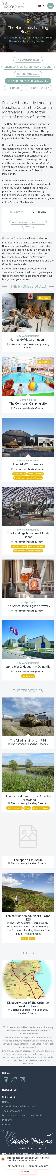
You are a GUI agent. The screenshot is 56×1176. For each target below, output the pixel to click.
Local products (28, 602)
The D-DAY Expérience (28, 464)
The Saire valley (38, 88)
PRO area (7, 1120)
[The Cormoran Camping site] (28, 376)
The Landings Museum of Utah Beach (28, 535)
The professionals (12, 1111)
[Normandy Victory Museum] (28, 312)
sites (16, 257)
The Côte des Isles (28, 59)
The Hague (13, 88)
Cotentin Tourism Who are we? (19, 1106)
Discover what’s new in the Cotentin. (23, 1115)
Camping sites (28, 399)
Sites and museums (28, 336)
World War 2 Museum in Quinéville (28, 666)
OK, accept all (16, 1166)
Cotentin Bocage (28, 73)
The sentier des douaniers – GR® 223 (28, 917)
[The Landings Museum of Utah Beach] (28, 506)
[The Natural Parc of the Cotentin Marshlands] (28, 772)
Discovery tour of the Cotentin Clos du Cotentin (28, 1004)
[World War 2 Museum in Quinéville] (28, 639)
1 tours (28, 227)
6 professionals (19, 222)
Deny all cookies (38, 1166)
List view (18, 211)
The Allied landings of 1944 (28, 740)
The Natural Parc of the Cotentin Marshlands (28, 798)
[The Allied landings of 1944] (28, 716)
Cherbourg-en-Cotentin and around (28, 66)
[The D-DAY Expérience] (28, 437)
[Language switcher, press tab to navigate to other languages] (41, 6)
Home (5, 1102)
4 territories (38, 222)
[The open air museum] (28, 836)
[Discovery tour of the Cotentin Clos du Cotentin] (28, 979)
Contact (6, 1124)
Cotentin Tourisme (13, 6)
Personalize (28, 1172)
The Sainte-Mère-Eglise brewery (28, 606)
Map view (40, 211)
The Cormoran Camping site (28, 403)
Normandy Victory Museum (28, 339)
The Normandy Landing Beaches (28, 81)
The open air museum (28, 860)
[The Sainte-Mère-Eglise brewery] (28, 578)
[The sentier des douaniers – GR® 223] (28, 892)
